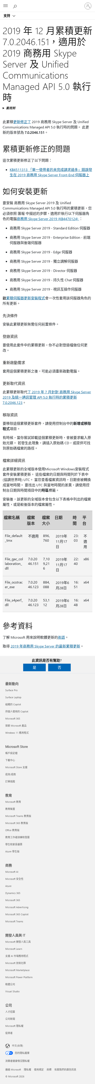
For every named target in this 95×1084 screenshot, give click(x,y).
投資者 (9, 1033)
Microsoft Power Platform (18, 977)
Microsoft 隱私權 (14, 1026)
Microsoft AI (11, 871)
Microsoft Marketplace (17, 970)
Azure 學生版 (12, 851)
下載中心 (10, 760)
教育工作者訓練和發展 (17, 837)
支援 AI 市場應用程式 (16, 956)
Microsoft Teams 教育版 (18, 816)
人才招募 (10, 1011)
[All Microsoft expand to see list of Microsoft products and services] (5, 6)
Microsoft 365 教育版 (16, 823)
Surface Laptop (13, 697)
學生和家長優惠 (13, 844)
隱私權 (27, 1069)
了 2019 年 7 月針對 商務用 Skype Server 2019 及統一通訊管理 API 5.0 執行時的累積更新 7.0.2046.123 (47, 397)
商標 (49, 1069)
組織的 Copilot (13, 704)
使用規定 (39, 1069)
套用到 (10, 108)
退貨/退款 (10, 774)
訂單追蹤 (10, 781)
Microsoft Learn (13, 948)
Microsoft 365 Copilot (16, 914)
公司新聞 (10, 1018)
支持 (7, 15)
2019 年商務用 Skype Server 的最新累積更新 (45, 646)
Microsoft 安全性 (14, 878)
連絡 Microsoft (13, 1069)
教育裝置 (10, 809)
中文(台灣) (17, 1045)
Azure (8, 886)
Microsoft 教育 (13, 801)
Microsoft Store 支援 (16, 767)
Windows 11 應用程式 (17, 732)
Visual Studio (12, 991)
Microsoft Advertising (16, 907)
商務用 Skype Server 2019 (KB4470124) (48, 218)
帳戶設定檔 (11, 753)
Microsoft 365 (12, 718)
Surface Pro (11, 690)
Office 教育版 (12, 830)
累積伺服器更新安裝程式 (25, 298)
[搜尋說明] (15, 5)
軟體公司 (10, 984)
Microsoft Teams (14, 921)
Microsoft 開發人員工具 (18, 941)
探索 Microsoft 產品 (16, 725)
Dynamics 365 (12, 893)
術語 (61, 637)
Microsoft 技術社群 (15, 963)
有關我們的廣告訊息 (65, 1069)
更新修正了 (22, 121)
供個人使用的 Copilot (16, 711)
